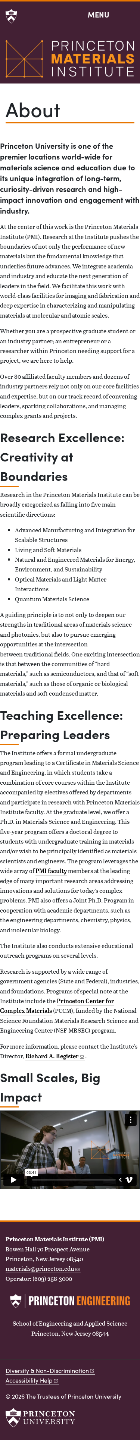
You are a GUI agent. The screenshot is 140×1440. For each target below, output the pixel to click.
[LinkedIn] (38, 1353)
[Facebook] (24, 1353)
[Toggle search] (129, 15)
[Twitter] (11, 1353)
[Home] (70, 61)
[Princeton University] (11, 16)
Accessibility (29, 1380)
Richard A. (52, 1056)
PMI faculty (51, 871)
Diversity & (47, 1370)
